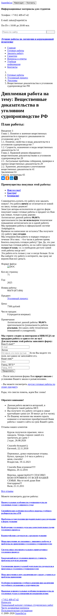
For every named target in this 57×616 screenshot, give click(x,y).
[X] (16, 178)
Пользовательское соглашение (17, 610)
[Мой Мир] (11, 178)
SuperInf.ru (20, 613)
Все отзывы (7, 491)
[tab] (14, 190)
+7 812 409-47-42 (10, 599)
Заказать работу (15, 53)
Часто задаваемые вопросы (15, 608)
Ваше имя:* (7, 358)
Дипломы (12, 80)
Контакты (12, 67)
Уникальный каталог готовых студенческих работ (27, 605)
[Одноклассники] (7, 178)
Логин (4, 350)
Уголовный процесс (17, 77)
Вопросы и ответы (17, 58)
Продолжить (8, 371)
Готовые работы (15, 50)
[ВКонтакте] (3, 178)
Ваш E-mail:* (8, 344)
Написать (6, 602)
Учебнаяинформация (13, 63)
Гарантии (12, 56)
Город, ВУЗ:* (8, 364)
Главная (11, 47)
